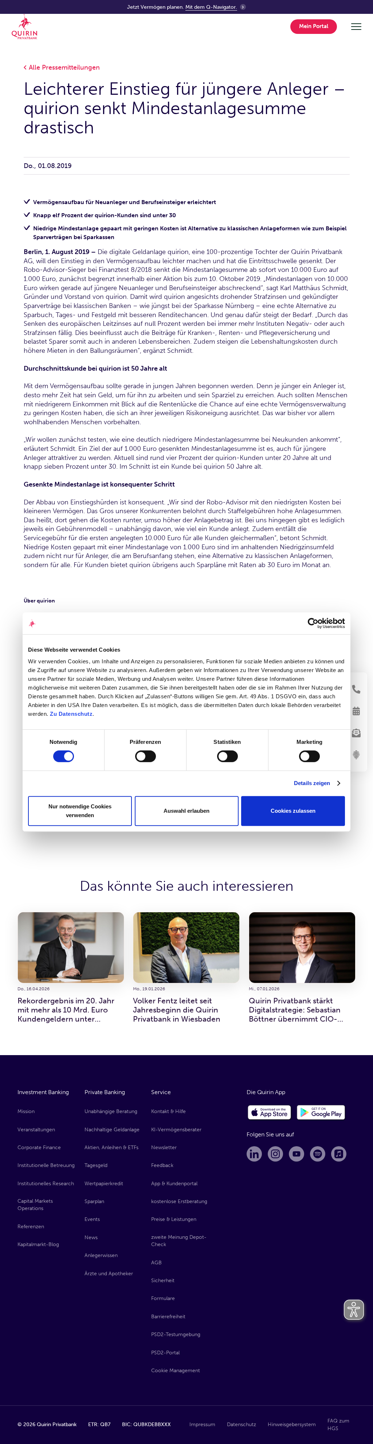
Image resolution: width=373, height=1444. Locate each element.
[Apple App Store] (269, 1112)
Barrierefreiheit (168, 1317)
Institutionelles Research (45, 1183)
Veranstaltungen (36, 1130)
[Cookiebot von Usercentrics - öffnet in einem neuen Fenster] (313, 623)
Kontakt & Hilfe (168, 1111)
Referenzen (30, 1227)
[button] (314, 26)
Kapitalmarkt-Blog (38, 1244)
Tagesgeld (96, 1165)
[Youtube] (296, 1154)
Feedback (162, 1165)
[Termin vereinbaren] (356, 711)
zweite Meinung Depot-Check (179, 1241)
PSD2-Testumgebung (175, 1334)
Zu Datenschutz (71, 714)
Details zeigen (312, 783)
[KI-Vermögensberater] (356, 755)
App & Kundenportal (174, 1183)
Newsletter (164, 1147)
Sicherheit (162, 1280)
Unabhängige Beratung (111, 1111)
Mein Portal (313, 26)
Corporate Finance (39, 1147)
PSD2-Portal (165, 1353)
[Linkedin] (254, 1154)
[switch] (145, 756)
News (91, 1237)
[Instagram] (275, 1154)
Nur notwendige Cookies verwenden (79, 810)
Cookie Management (175, 1370)
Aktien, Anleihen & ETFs (111, 1147)
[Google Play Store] (321, 1112)
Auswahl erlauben (186, 811)
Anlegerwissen (101, 1255)
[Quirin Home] (24, 26)
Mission (26, 1111)
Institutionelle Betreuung (46, 1165)
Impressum (202, 1424)
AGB (156, 1263)
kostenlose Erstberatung (179, 1201)
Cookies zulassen (293, 811)
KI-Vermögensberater (176, 1130)
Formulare (163, 1298)
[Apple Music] (338, 1154)
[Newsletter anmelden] (356, 733)
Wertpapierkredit (104, 1183)
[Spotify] (317, 1154)
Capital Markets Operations (35, 1204)
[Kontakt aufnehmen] (356, 689)
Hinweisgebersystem (292, 1424)
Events (92, 1219)
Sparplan (94, 1201)
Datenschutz (241, 1424)
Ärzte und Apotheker (109, 1274)
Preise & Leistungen (173, 1219)
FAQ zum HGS (338, 1424)
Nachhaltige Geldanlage (112, 1130)
